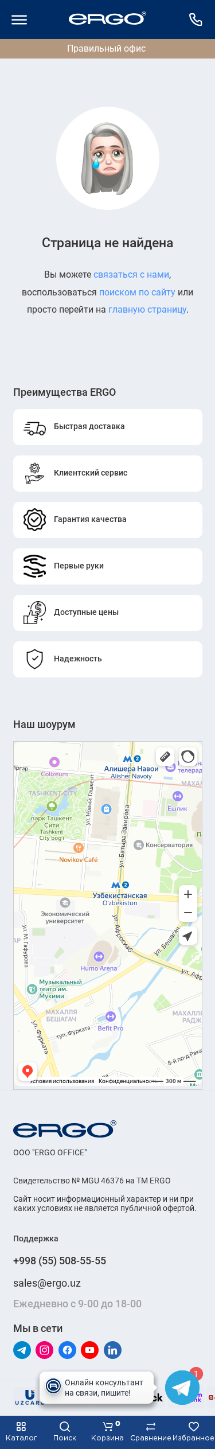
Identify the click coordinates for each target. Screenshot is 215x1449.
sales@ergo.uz (47, 1283)
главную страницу (147, 309)
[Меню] (19, 19)
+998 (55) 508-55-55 (59, 1261)
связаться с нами (131, 274)
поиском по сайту (137, 292)
